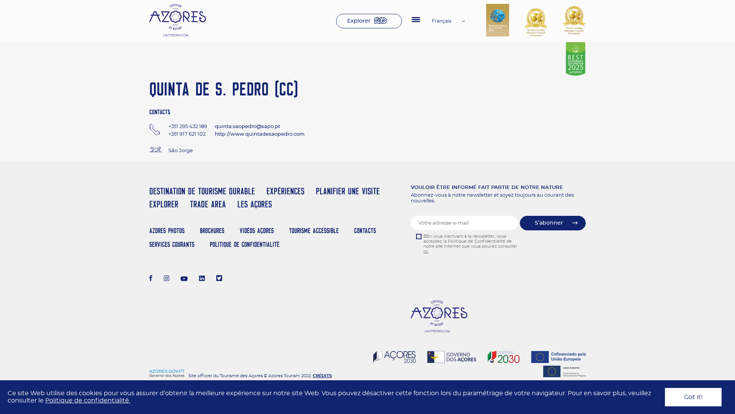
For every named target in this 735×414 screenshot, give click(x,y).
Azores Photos (167, 230)
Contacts (365, 230)
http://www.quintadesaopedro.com (260, 134)
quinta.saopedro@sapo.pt (247, 126)
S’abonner (549, 223)
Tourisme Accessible (314, 230)
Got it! (693, 397)
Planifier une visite (348, 191)
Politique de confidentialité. (87, 401)
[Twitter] (219, 279)
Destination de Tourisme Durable (202, 191)
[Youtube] (184, 279)
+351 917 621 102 (187, 134)
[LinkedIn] (202, 279)
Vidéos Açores (257, 230)
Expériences (285, 191)
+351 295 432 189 (187, 126)
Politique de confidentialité (244, 244)
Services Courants (171, 244)
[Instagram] (167, 279)
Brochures (212, 230)
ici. (426, 251)
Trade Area (208, 204)
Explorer (359, 21)
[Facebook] (150, 279)
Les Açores (254, 204)
